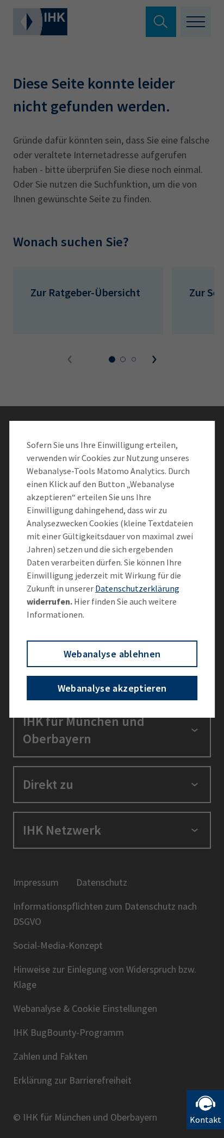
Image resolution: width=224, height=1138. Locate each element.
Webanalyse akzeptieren (112, 688)
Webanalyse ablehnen (112, 654)
